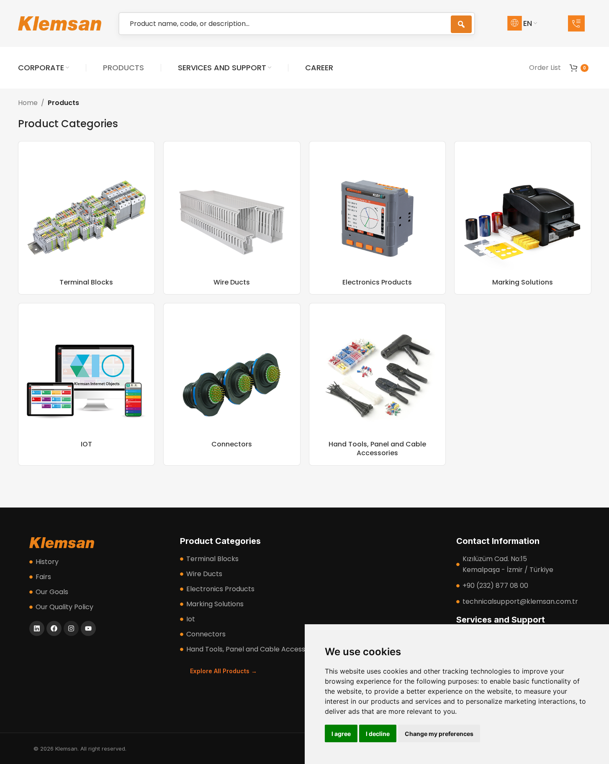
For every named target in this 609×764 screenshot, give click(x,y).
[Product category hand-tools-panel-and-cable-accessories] (377, 384)
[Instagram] (71, 628)
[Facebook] (54, 628)
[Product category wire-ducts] (232, 217)
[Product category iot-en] (86, 384)
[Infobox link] (579, 23)
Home (28, 103)
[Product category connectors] (232, 384)
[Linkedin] (36, 628)
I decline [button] (378, 733)
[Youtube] (88, 628)
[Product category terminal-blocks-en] (86, 217)
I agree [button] (341, 733)
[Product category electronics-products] (377, 217)
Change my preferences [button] (439, 733)
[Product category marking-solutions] (523, 217)
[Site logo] (60, 23)
